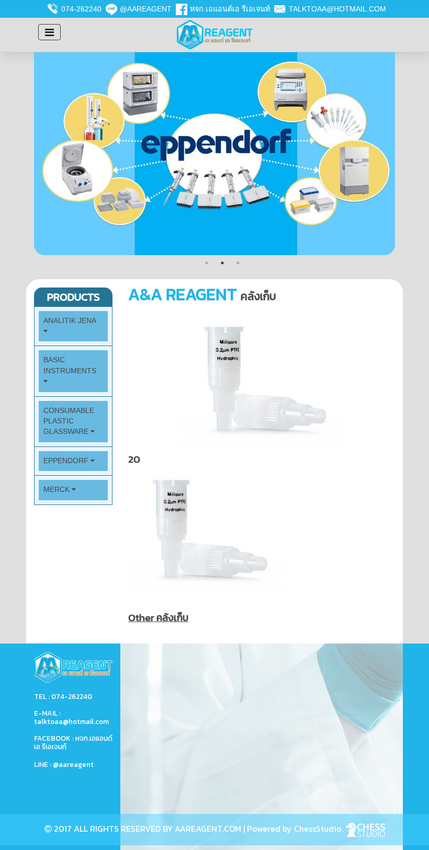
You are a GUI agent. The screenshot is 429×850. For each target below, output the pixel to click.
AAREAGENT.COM (208, 828)
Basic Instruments (69, 365)
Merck (57, 489)
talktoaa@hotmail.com (337, 9)
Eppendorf (67, 461)
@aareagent (146, 9)
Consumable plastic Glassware (68, 421)
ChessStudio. (319, 828)
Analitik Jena (69, 321)
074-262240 (81, 9)
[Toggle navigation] (49, 32)
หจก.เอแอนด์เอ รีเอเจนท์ (230, 9)
